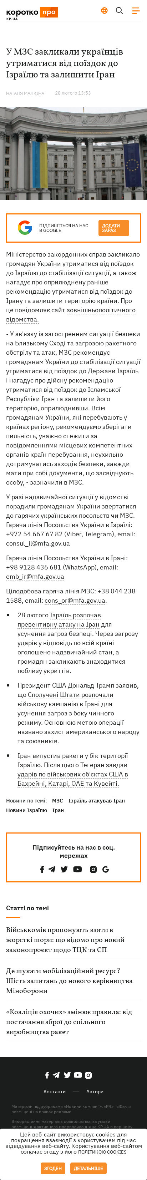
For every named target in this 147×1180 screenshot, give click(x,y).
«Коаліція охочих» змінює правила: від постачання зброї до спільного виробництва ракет (69, 1022)
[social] (42, 869)
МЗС (57, 800)
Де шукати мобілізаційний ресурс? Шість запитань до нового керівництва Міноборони (69, 981)
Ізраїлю (26, 273)
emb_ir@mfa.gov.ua (35, 576)
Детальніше (88, 1168)
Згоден (53, 1168)
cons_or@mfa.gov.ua (75, 600)
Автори (94, 1091)
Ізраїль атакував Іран (97, 800)
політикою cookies (102, 1152)
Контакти (55, 1091)
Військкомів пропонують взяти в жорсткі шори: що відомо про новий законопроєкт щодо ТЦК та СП (65, 940)
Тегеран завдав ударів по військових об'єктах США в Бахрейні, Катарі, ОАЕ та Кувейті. (72, 774)
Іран (58, 810)
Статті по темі (27, 908)
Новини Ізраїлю (26, 810)
